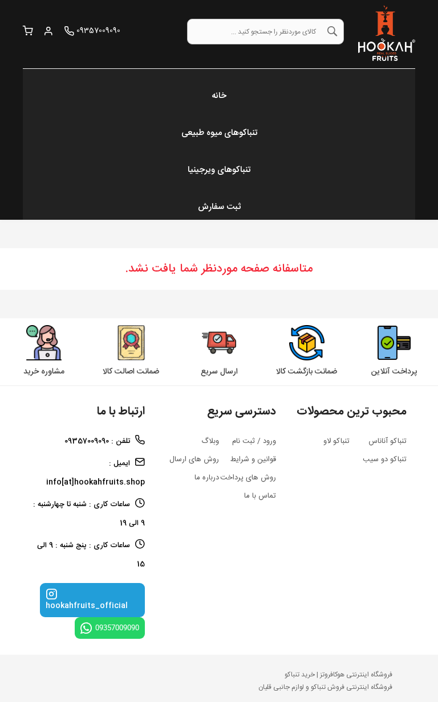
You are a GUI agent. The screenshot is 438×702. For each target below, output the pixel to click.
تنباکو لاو (336, 441)
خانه (219, 96)
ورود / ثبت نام (254, 441)
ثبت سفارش (219, 207)
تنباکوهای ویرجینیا (219, 170)
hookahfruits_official (87, 606)
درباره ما (206, 477)
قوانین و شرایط (253, 459)
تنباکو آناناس (387, 441)
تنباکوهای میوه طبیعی (219, 133)
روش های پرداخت (248, 477)
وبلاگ (210, 441)
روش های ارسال (194, 459)
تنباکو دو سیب (385, 459)
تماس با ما (260, 496)
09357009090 (117, 627)
